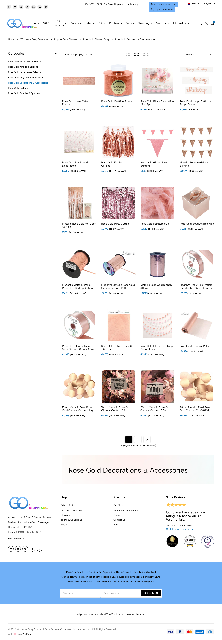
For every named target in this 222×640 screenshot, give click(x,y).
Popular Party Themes (65, 39)
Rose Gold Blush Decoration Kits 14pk (157, 103)
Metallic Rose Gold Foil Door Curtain (79, 225)
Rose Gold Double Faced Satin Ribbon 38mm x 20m (78, 347)
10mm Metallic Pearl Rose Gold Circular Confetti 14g (77, 409)
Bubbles (114, 23)
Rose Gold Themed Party (96, 39)
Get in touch (14, 538)
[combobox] (194, 3)
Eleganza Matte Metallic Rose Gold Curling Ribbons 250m (78, 286)
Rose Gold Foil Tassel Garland (113, 164)
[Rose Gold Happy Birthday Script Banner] (197, 80)
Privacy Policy (68, 505)
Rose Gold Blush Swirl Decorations (75, 164)
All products (58, 23)
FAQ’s (64, 524)
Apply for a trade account (164, 4)
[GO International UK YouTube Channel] (15, 7)
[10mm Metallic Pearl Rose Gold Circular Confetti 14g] (79, 386)
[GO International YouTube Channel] (18, 549)
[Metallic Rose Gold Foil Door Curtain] (79, 203)
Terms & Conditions (71, 519)
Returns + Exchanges (72, 510)
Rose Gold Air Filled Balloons (23, 66)
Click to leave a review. (178, 529)
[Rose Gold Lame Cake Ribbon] (79, 80)
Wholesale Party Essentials (34, 39)
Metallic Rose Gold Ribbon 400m (156, 286)
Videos (117, 515)
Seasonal (161, 23)
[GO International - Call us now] (39, 7)
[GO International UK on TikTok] (27, 7)
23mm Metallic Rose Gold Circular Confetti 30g (155, 409)
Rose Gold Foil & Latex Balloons (24, 61)
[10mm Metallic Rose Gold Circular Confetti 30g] (118, 386)
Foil (100, 23)
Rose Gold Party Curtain (115, 223)
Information (180, 23)
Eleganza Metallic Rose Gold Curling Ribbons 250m (118, 286)
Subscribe (149, 593)
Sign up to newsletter (162, 9)
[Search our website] (200, 23)
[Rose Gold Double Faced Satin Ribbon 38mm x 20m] (79, 325)
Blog (115, 524)
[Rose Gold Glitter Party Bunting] (157, 142)
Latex (88, 23)
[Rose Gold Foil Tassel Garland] (118, 142)
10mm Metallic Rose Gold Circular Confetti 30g (116, 409)
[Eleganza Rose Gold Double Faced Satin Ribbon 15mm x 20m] (197, 264)
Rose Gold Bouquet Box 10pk (197, 223)
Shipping (65, 515)
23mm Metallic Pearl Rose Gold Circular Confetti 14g (195, 409)
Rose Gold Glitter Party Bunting (154, 164)
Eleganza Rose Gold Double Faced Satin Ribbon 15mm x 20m (196, 286)
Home (36, 23)
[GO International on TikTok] (32, 549)
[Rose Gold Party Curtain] (118, 203)
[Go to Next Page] (147, 439)
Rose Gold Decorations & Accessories (28, 82)
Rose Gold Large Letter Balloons (24, 72)
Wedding (143, 23)
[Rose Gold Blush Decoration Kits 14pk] (157, 80)
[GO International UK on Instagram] (21, 7)
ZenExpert (27, 634)
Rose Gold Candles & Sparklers (24, 93)
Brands (74, 23)
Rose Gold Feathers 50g (154, 223)
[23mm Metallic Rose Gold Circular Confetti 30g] (157, 386)
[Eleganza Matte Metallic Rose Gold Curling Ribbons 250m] (79, 264)
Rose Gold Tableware (19, 88)
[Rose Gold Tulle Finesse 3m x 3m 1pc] (118, 325)
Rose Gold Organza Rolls (194, 346)
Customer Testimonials (125, 510)
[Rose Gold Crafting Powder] (118, 80)
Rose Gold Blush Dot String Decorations (156, 347)
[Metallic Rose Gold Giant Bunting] (197, 142)
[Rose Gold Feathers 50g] (157, 203)
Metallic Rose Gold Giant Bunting (194, 164)
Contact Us (119, 519)
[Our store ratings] (176, 505)
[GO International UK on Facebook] (9, 7)
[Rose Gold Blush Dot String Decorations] (157, 325)
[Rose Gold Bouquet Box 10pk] (197, 203)
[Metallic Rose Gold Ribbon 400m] (157, 264)
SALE (46, 23)
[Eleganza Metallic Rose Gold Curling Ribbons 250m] (118, 264)
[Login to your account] (206, 23)
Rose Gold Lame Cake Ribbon (75, 103)
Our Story (118, 505)
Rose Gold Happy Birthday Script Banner (195, 103)
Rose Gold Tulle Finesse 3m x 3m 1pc (117, 347)
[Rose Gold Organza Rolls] (197, 325)
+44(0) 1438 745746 (27, 532)
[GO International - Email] (33, 7)
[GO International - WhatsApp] (46, 7)
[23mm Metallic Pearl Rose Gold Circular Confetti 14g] (197, 386)
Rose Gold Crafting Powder (117, 101)
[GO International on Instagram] (25, 549)
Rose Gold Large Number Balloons (25, 77)
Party (129, 23)
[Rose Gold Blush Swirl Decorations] (79, 142)
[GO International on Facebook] (11, 549)
